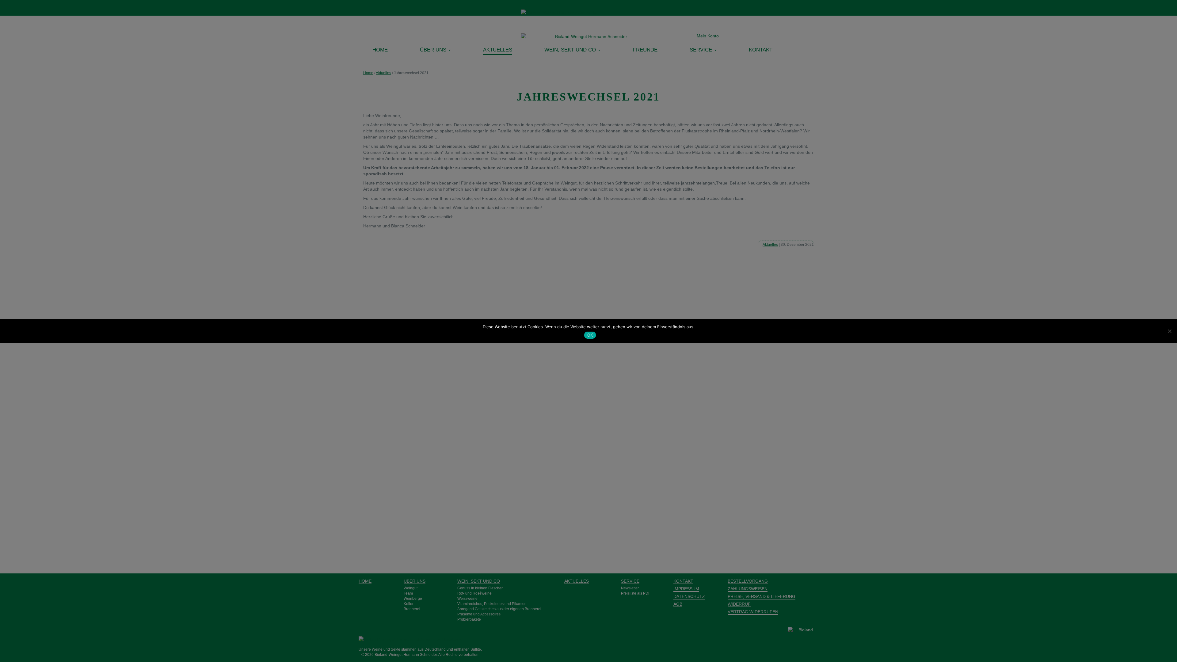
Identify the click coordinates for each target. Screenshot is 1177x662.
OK (590, 335)
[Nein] (1169, 331)
